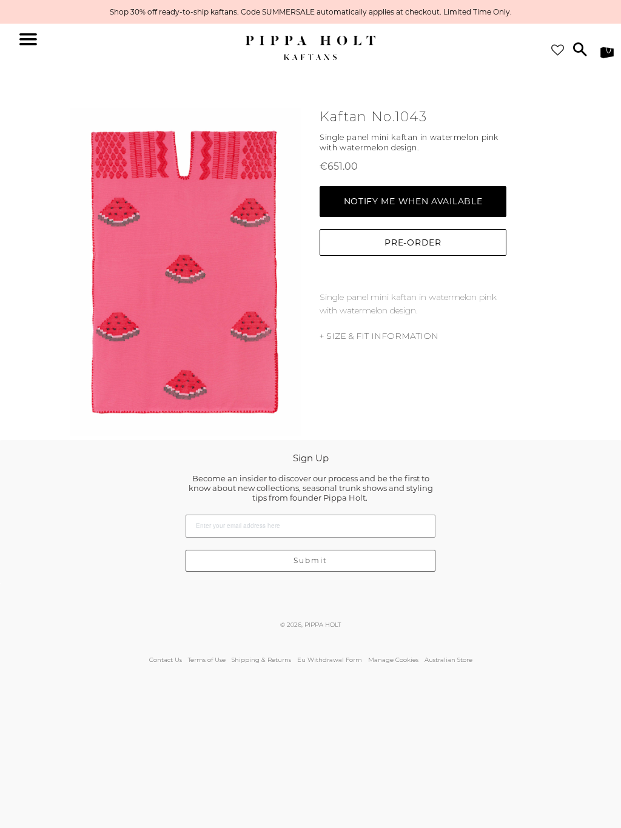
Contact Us (165, 660)
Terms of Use (207, 660)
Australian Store (448, 660)
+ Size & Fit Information (379, 335)
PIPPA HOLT (322, 625)
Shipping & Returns (261, 660)
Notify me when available (413, 201)
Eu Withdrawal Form (329, 660)
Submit (310, 560)
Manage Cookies (393, 660)
